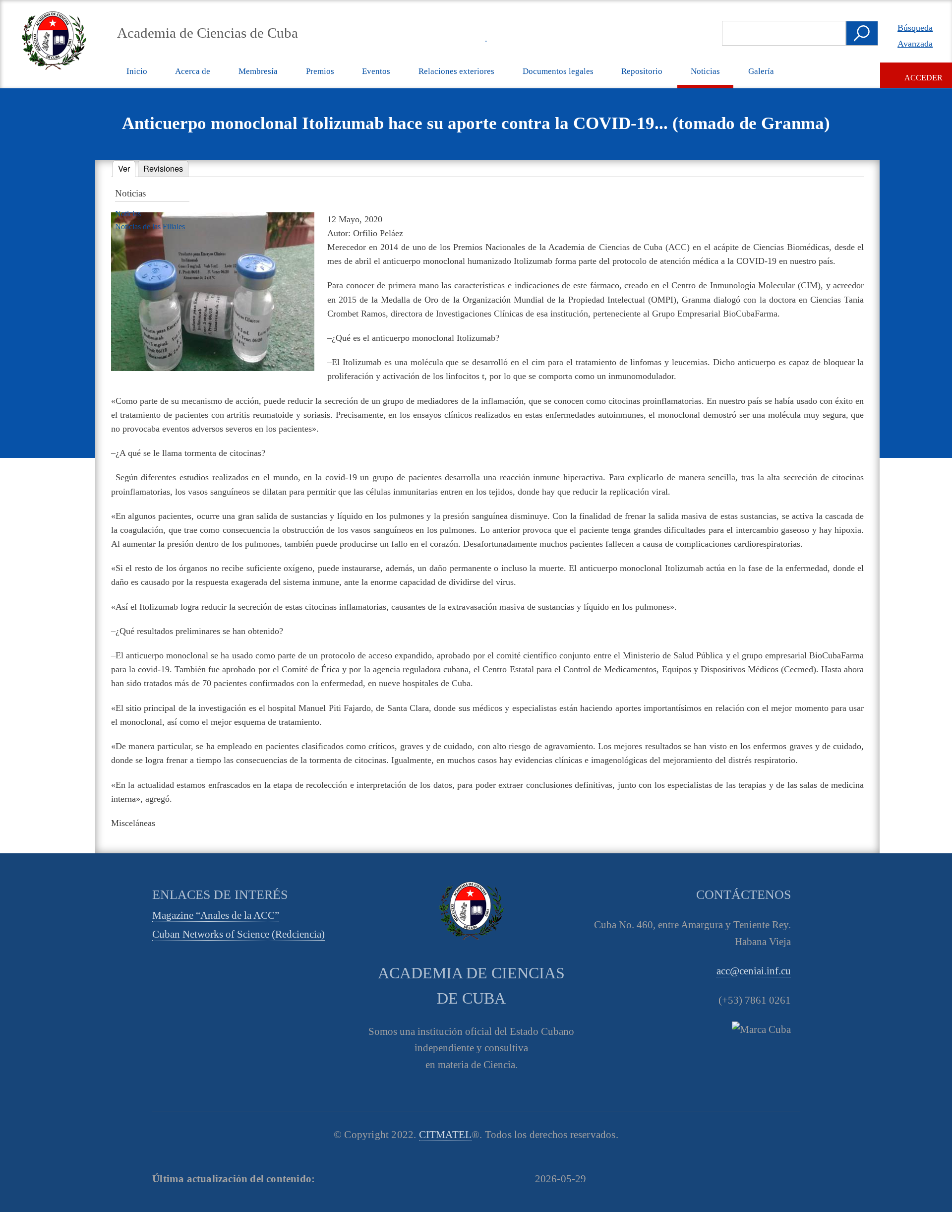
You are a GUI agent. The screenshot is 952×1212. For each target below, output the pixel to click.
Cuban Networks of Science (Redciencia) (238, 934)
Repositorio (641, 71)
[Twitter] (383, 38)
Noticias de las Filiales (150, 226)
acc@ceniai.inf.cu (753, 971)
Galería (761, 71)
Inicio (136, 71)
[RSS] (428, 38)
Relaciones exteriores (456, 71)
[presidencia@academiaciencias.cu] (451, 38)
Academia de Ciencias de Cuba (207, 33)
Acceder (923, 77)
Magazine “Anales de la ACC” (215, 915)
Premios (320, 71)
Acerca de (192, 71)
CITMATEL (445, 1135)
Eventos (376, 71)
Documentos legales (558, 71)
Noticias (705, 71)
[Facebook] (406, 38)
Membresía (258, 71)
